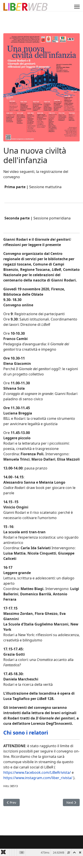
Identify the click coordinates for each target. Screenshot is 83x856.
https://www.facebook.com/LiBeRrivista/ (37, 772)
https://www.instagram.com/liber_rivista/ (37, 777)
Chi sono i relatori (25, 732)
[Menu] (77, 6)
